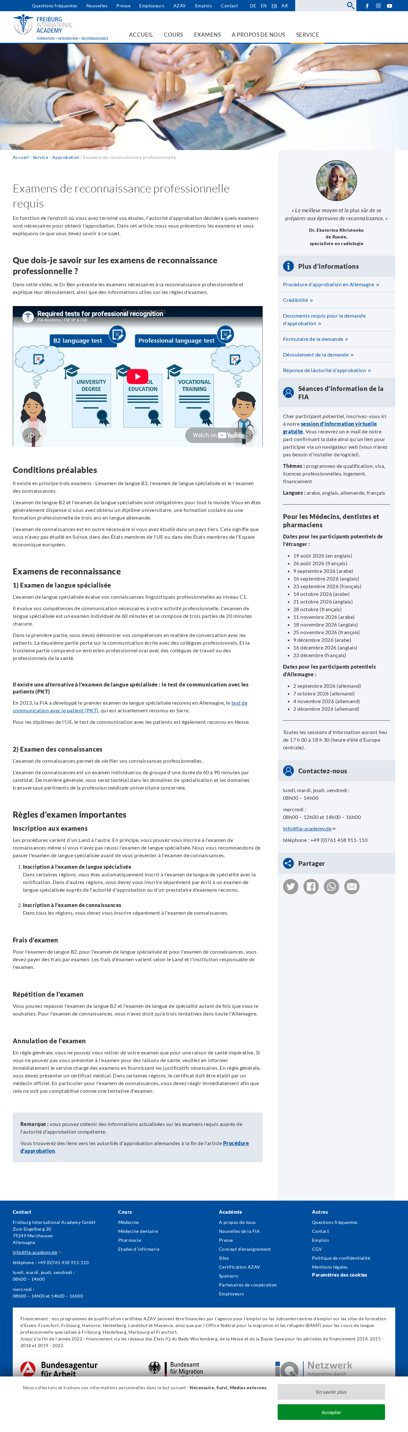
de (253, 5)
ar (284, 5)
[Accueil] (60, 27)
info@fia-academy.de (307, 828)
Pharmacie (129, 1240)
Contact (229, 5)
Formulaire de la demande (313, 339)
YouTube (389, 5)
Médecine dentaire (138, 1231)
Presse (123, 5)
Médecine (128, 1222)
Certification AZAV (239, 1267)
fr (274, 5)
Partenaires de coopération (248, 1284)
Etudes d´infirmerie (138, 1249)
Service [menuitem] (307, 34)
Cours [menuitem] (173, 34)
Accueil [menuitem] (141, 34)
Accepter (331, 1412)
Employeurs (151, 5)
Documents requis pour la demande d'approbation (324, 319)
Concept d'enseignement (245, 1249)
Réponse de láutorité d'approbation (324, 370)
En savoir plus (331, 1392)
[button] (290, 886)
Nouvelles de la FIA (239, 1231)
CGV (317, 1249)
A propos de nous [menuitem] (258, 34)
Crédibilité (295, 300)
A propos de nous (237, 1222)
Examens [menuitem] (207, 34)
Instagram (378, 5)
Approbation (65, 157)
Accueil (21, 157)
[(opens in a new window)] (59, 1365)
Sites (224, 1258)
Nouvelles (96, 5)
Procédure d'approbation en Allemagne (328, 284)
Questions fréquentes (54, 5)
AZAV (179, 5)
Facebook (367, 5)
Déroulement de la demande (316, 354)
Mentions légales (330, 1267)
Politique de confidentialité (341, 1258)
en (264, 5)
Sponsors (228, 1275)
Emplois (203, 5)
